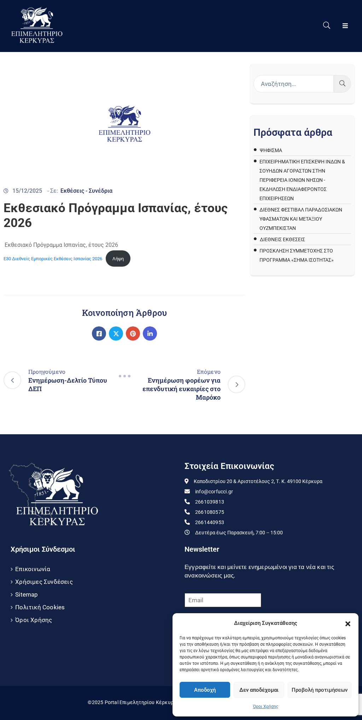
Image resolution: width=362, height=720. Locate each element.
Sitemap (26, 594)
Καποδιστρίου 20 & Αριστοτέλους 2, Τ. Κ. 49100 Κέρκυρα (258, 481)
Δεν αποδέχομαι (259, 690)
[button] (347, 623)
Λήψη (118, 258)
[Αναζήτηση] (342, 84)
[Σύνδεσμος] (99, 333)
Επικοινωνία (32, 569)
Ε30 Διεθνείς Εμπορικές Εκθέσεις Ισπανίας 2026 (53, 258)
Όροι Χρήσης (265, 706)
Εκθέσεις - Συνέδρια (86, 190)
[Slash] (124, 376)
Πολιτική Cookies (40, 607)
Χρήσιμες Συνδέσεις (44, 581)
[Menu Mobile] (345, 26)
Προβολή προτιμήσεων (320, 690)
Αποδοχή (205, 690)
